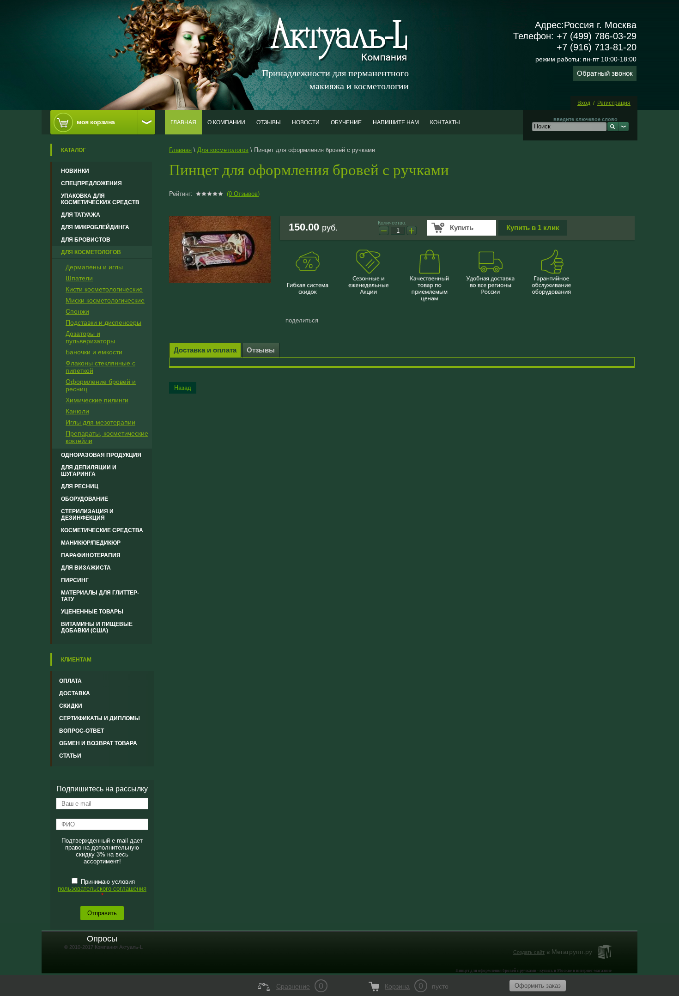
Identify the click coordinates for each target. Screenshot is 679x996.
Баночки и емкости (94, 352)
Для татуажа (80, 215)
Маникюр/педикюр (91, 543)
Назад (182, 387)
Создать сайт (529, 952)
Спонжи (77, 311)
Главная (183, 122)
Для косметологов (91, 252)
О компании (226, 122)
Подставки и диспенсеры (103, 322)
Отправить (102, 913)
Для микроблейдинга (95, 227)
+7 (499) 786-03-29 (597, 36)
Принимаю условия (102, 888)
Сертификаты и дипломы (99, 718)
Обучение (346, 122)
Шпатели (79, 278)
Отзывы (268, 122)
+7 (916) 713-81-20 (597, 47)
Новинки (75, 171)
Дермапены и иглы (94, 267)
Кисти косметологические (104, 289)
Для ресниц (79, 486)
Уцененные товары (92, 611)
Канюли (77, 411)
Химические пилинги (97, 400)
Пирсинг (75, 580)
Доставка (74, 693)
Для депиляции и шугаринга (88, 470)
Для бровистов (85, 240)
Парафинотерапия (91, 555)
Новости (306, 122)
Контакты (445, 122)
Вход (583, 103)
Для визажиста (86, 568)
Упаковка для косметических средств (100, 199)
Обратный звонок (605, 73)
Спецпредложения (91, 183)
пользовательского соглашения (102, 888)
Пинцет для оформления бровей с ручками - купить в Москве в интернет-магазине (533, 970)
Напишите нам (396, 122)
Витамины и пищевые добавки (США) (97, 627)
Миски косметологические (105, 300)
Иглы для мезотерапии (100, 422)
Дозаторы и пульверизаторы (90, 337)
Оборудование (84, 499)
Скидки (70, 706)
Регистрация (613, 103)
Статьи (70, 756)
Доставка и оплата (205, 350)
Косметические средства (102, 530)
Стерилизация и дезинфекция (87, 514)
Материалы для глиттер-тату (100, 595)
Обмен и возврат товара (98, 743)
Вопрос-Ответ (81, 731)
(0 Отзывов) (243, 193)
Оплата (70, 681)
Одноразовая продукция (101, 455)
